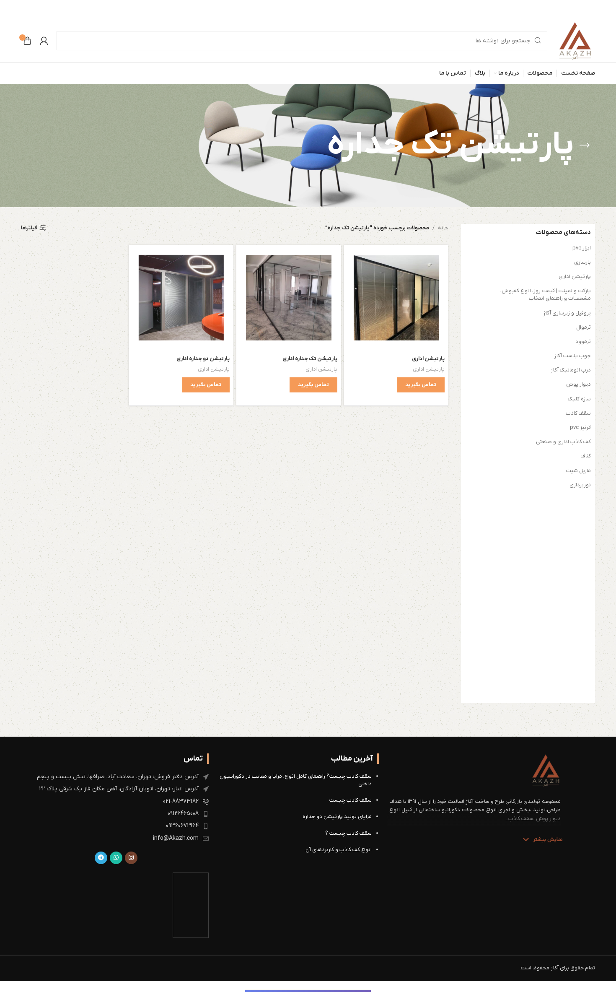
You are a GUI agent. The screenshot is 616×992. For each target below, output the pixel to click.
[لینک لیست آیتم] (116, 777)
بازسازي (582, 262)
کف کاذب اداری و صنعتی (563, 441)
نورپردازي (580, 484)
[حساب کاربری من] (44, 40)
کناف (585, 456)
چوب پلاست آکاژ (572, 355)
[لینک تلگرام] (101, 858)
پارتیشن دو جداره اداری (203, 358)
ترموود (583, 341)
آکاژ (555, 967)
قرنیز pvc (580, 427)
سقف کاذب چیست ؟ (348, 833)
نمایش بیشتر (548, 839)
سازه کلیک (579, 399)
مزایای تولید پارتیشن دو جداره (337, 816)
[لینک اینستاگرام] (131, 858)
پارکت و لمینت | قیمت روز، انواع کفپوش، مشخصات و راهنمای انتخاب (545, 294)
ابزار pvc (581, 248)
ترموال (583, 327)
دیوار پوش (578, 384)
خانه (443, 227)
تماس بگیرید (420, 384)
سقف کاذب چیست (350, 800)
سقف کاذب (578, 413)
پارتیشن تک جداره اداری (309, 358)
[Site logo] (575, 40)
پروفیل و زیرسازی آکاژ (567, 313)
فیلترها (29, 228)
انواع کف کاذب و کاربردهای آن (338, 849)
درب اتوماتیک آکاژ (571, 370)
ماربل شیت (578, 470)
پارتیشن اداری (575, 276)
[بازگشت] (584, 145)
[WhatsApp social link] (116, 858)
